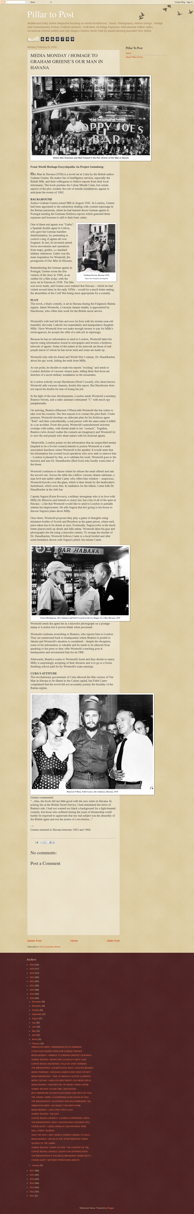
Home (74, 940)
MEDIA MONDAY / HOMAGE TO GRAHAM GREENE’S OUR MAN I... (62, 1055)
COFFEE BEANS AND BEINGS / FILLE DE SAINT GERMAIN (58, 1064)
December (37, 1002)
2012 (32, 1192)
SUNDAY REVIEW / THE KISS (45, 1114)
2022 (32, 981)
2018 (32, 998)
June (34, 1027)
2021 (32, 986)
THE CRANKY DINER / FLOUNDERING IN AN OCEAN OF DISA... (60, 1097)
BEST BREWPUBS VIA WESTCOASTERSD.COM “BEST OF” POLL (61, 1093)
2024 (32, 973)
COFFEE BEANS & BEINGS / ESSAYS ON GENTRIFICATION (59, 1151)
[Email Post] (36, 842)
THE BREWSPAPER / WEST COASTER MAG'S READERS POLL (60, 1122)
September (37, 1014)
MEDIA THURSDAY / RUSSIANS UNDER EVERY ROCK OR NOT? (61, 1072)
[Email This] (41, 842)
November (37, 1006)
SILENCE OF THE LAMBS (43, 1143)
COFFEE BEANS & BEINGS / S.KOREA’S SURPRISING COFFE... (61, 1118)
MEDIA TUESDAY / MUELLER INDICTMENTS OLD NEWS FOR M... (61, 1080)
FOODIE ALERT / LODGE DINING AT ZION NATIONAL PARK (58, 1126)
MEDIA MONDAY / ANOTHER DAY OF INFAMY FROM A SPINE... (60, 1085)
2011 (32, 1196)
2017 (32, 1171)
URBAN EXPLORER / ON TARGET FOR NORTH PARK (56, 1105)
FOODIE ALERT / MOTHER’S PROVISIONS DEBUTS (55, 1160)
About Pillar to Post (134, 57)
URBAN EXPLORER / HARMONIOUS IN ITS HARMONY (56, 1047)
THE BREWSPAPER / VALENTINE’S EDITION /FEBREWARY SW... (61, 1101)
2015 (32, 1179)
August (35, 1018)
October (36, 1010)
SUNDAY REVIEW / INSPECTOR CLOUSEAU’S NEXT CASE (58, 1059)
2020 (32, 990)
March (35, 1039)
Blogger (110, 1208)
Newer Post (34, 940)
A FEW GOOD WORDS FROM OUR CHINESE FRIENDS (56, 1051)
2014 (32, 1183)
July (34, 1023)
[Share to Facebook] (50, 842)
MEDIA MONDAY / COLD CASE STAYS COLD (52, 1110)
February (36, 1043)
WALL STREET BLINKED (42, 1131)
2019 (32, 994)
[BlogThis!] (44, 842)
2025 (32, 969)
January (36, 1165)
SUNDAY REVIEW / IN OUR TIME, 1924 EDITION (53, 1089)
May (34, 1031)
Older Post (113, 940)
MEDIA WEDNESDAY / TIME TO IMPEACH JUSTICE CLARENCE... (61, 1076)
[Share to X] (47, 842)
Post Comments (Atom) (50, 947)
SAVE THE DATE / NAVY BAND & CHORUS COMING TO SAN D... (61, 1135)
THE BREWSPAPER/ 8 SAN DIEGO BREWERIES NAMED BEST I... (62, 1156)
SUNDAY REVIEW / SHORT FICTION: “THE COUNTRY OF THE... (61, 1147)
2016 (32, 1175)
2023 (32, 977)
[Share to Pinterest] (53, 842)
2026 (32, 965)
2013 (32, 1187)
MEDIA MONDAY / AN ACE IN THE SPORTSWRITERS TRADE (59, 1139)
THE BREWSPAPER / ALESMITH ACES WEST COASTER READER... (63, 1068)
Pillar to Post (50, 14)
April (34, 1035)
